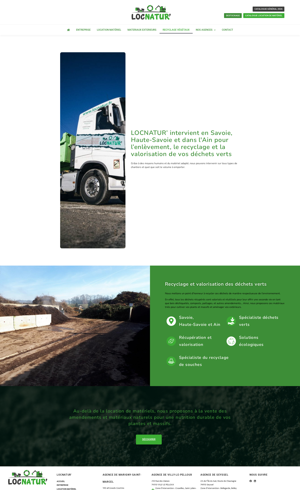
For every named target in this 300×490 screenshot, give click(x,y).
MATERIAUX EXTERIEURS (142, 29)
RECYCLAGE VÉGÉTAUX (176, 29)
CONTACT (227, 29)
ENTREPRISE (83, 29)
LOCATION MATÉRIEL (109, 29)
